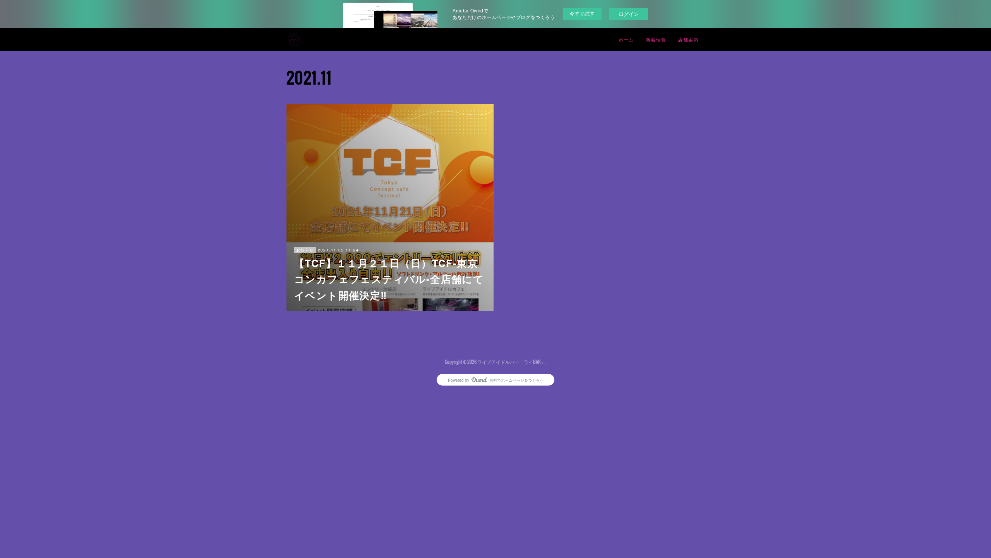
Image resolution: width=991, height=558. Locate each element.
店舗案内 (688, 39)
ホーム (626, 39)
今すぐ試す (582, 13)
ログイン (629, 13)
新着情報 (656, 39)
